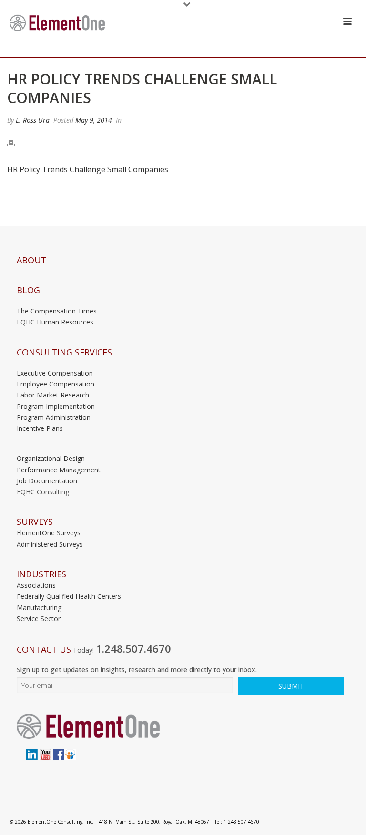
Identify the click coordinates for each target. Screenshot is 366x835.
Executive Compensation (55, 372)
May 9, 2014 (93, 120)
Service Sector (39, 618)
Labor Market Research (53, 394)
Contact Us (44, 649)
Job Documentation (47, 480)
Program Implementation (56, 406)
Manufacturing (39, 607)
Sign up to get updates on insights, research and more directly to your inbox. (137, 669)
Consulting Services (64, 352)
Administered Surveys (50, 544)
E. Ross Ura (33, 120)
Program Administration (54, 417)
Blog (28, 290)
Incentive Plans (40, 428)
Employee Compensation (55, 383)
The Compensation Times (57, 310)
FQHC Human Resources (55, 321)
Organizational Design (51, 458)
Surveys (35, 521)
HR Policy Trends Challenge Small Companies (87, 169)
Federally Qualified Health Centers (69, 596)
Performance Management (59, 469)
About (32, 260)
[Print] (15, 142)
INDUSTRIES (41, 574)
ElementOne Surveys (49, 532)
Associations (36, 585)
